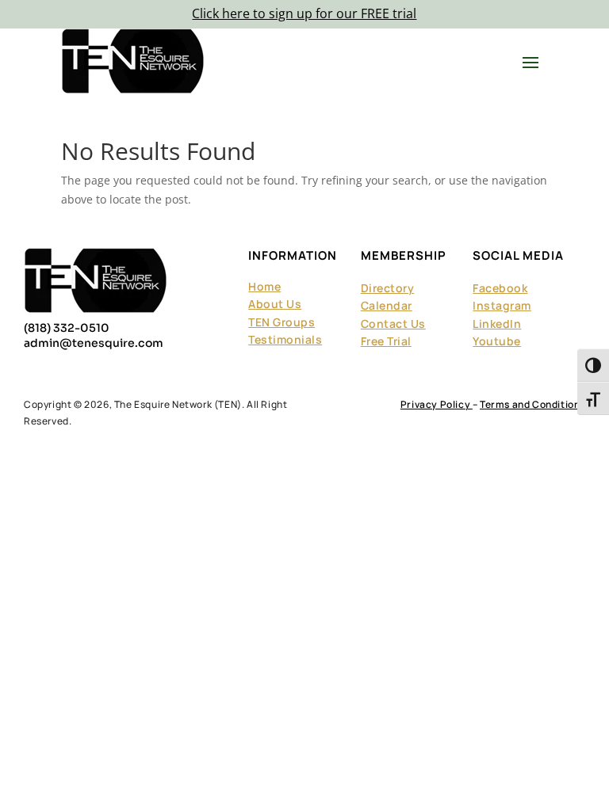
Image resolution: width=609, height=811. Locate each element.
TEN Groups (281, 321)
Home (264, 286)
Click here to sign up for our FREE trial (304, 13)
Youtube (497, 340)
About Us (274, 303)
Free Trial (386, 340)
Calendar (386, 305)
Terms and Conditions (532, 404)
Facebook (500, 287)
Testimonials (285, 339)
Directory (388, 287)
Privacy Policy (436, 404)
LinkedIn (497, 323)
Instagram (502, 305)
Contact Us (393, 323)
